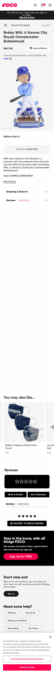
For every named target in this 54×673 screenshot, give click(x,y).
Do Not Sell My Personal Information (27, 659)
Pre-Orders (33, 628)
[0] (42, 5)
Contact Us (30, 613)
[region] (27, 653)
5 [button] (47, 128)
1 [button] (6, 128)
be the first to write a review (27, 523)
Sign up (11, 594)
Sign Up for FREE (21, 556)
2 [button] (16, 128)
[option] (27, 15)
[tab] (15, 494)
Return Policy (13, 628)
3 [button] (27, 128)
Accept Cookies (27, 667)
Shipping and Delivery (17, 621)
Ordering (11, 613)
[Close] (50, 637)
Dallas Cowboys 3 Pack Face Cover (21, 447)
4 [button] (37, 128)
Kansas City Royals (20, 25)
